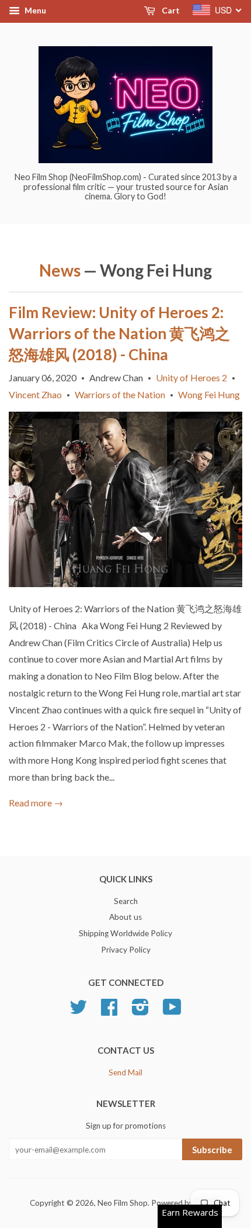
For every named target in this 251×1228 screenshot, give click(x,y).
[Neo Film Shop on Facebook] (109, 1011)
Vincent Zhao (35, 394)
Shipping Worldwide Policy (125, 933)
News (60, 270)
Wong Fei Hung (209, 394)
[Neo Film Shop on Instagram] (140, 1011)
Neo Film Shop (122, 1203)
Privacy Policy (126, 949)
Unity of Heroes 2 (191, 377)
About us (125, 917)
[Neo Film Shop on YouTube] (172, 1011)
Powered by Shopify (186, 1203)
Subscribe (212, 1149)
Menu (34, 10)
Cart (170, 10)
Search (126, 901)
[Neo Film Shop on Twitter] (78, 1011)
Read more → (36, 802)
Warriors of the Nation (120, 394)
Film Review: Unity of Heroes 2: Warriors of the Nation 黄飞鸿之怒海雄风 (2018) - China (119, 333)
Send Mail (125, 1072)
